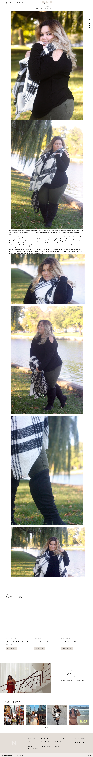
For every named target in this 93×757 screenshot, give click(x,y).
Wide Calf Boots (45, 746)
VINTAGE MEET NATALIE (44, 642)
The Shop (85, 2)
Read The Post (11, 648)
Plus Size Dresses (46, 743)
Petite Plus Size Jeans (61, 744)
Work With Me (31, 746)
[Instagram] (23, 723)
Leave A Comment (40, 584)
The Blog (78, 2)
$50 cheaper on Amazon (59, 251)
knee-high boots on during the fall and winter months (51, 249)
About (29, 743)
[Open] (14, 715)
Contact (30, 744)
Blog (29, 741)
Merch (56, 743)
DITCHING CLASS (68, 642)
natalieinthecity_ (13, 702)
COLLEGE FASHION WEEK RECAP (17, 643)
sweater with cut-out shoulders (74, 245)
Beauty (57, 746)
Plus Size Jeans (45, 744)
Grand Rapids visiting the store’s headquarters (39, 241)
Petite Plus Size (45, 741)
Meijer (14, 241)
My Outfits (58, 741)
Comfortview (26, 251)
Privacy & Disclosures (33, 748)
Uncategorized (46, 6)
